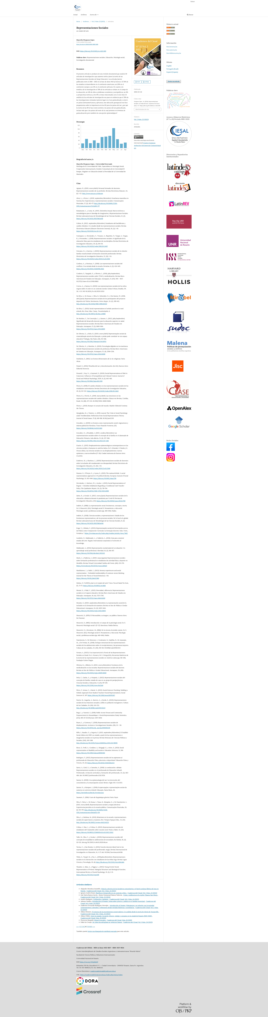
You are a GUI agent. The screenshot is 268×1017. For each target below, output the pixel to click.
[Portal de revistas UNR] (179, 246)
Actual (75, 15)
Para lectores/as (171, 47)
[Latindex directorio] (179, 192)
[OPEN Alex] (179, 411)
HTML (147, 82)
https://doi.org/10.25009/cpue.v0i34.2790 (111, 501)
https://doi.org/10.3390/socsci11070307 (101, 695)
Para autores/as (171, 50)
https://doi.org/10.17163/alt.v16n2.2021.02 (90, 553)
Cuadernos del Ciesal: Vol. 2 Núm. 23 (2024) (95, 897)
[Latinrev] (179, 208)
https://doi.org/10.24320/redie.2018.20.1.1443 (103, 391)
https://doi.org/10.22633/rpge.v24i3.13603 (91, 611)
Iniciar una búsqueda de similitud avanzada (102, 931)
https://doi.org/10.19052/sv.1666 (94, 586)
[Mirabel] (179, 303)
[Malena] (179, 351)
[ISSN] (178, 260)
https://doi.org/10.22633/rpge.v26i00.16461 (91, 673)
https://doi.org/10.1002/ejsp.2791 (104, 478)
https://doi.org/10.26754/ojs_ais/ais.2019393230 (93, 728)
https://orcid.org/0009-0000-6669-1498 (87, 44)
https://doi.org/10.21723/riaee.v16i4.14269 (90, 598)
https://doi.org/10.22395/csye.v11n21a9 (89, 685)
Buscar (190, 15)
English (168, 66)
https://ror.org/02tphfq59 (89, 962)
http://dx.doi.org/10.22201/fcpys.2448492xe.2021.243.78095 (96, 743)
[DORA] (87, 984)
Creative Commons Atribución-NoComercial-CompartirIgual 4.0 (147, 145)
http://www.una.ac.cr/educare (92, 193)
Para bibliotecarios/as (173, 53)
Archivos (84, 15)
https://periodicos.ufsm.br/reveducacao (90, 793)
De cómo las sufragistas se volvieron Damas (107, 922)
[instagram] (170, 461)
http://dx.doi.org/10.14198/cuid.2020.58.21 (90, 708)
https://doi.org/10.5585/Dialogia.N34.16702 (91, 341)
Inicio (78, 21)
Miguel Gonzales (100, 920)
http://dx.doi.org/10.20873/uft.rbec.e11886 (91, 314)
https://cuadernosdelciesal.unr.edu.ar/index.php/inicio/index (101, 975)
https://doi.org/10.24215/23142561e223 (100, 763)
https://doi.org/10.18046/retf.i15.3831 (89, 428)
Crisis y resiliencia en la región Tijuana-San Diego (140, 895)
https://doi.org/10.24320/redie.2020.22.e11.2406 (93, 259)
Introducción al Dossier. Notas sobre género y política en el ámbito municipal (118, 901)
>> (94, 927)
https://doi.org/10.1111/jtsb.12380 (87, 578)
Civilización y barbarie (101, 899)
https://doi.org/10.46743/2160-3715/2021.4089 (92, 491)
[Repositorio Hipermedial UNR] (179, 228)
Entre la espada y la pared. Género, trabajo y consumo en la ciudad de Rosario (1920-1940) (121, 916)
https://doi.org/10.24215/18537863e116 (89, 219)
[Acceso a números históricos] (179, 146)
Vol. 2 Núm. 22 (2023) (98, 21)
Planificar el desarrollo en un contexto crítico (111, 893)
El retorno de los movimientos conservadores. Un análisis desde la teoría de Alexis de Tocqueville (125, 912)
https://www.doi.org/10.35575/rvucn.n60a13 (91, 566)
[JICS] (177, 373)
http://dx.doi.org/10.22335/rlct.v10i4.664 (110, 862)
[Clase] (177, 398)
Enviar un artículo (173, 81)
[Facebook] (170, 450)
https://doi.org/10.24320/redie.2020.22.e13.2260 (93, 468)
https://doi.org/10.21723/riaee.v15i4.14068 (90, 354)
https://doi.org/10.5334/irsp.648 (87, 875)
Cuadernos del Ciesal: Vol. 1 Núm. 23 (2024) (142, 893)
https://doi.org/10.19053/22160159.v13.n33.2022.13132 (94, 832)
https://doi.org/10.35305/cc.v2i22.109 (93, 51)
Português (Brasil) (172, 69)
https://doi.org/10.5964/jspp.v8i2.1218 (89, 381)
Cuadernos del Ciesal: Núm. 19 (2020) (93, 918)
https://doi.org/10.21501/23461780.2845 (90, 269)
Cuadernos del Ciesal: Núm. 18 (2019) (119, 920)
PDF (138, 82)
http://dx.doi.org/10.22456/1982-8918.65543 (91, 304)
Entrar (193, 1)
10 (91, 927)
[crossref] (88, 994)
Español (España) (172, 72)
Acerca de (93, 15)
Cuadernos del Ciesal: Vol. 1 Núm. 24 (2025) (101, 891)
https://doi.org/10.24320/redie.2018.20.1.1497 (92, 246)
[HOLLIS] (179, 285)
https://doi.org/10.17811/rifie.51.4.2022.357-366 (92, 441)
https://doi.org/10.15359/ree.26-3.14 (89, 231)
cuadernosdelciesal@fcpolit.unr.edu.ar (103, 971)
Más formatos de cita (142, 109)
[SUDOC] (179, 333)
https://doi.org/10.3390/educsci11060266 (90, 753)
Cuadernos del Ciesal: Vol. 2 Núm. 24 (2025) (95, 914)
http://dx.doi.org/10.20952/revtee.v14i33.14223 (92, 822)
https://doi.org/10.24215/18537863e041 (89, 523)
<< (77, 927)
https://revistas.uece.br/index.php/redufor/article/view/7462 (106, 533)
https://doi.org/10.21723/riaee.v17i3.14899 (90, 329)
